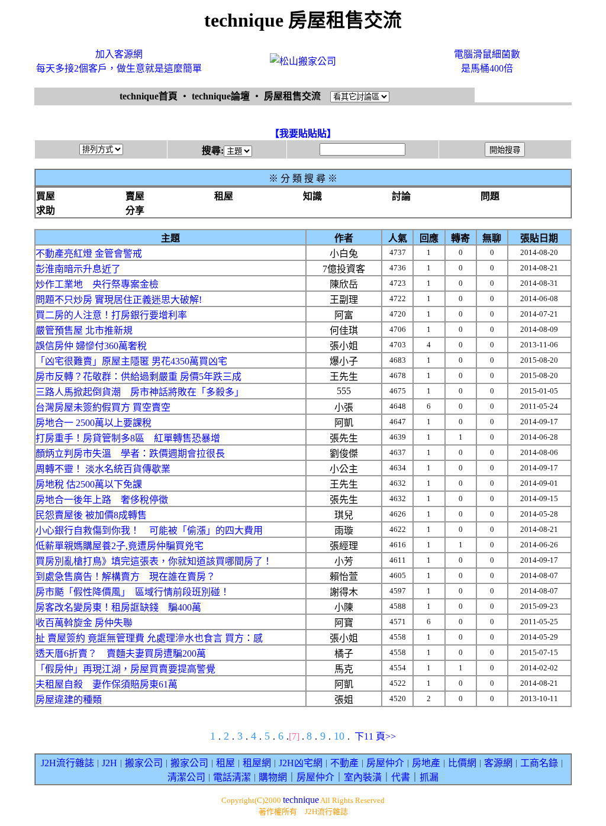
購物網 (273, 777)
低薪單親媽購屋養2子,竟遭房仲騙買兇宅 (120, 546)
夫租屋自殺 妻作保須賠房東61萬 (107, 684)
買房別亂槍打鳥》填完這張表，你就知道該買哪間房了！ (154, 561)
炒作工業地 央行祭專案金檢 (97, 284)
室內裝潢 (363, 777)
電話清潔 (232, 777)
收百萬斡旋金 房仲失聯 (84, 623)
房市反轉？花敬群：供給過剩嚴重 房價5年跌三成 (138, 377)
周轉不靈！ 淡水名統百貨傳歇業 (103, 469)
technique (301, 800)
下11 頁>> (375, 736)
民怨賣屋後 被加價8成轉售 (91, 515)
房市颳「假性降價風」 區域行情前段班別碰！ (133, 592)
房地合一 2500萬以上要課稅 (94, 423)
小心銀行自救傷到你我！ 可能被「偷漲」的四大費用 (149, 530)
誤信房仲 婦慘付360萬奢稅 (91, 346)
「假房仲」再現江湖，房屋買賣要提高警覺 (125, 669)
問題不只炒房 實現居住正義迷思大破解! (119, 300)
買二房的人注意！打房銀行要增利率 (111, 315)
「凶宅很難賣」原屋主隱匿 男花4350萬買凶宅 (131, 361)
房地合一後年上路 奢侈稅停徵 (102, 500)
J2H (109, 763)
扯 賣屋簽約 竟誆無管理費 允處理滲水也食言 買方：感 (149, 638)
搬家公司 (144, 763)
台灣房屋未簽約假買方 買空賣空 (103, 407)
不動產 (344, 763)
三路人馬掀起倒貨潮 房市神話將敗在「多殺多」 (140, 392)
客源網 (498, 763)
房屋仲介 (385, 763)
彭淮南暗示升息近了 (78, 269)
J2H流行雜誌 (67, 763)
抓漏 (429, 777)
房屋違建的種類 (69, 700)
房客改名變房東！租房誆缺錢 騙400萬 (118, 607)
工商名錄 (539, 763)
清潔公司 (186, 777)
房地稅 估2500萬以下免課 (89, 484)
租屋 (225, 763)
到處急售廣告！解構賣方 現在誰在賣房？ (125, 577)
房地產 (426, 763)
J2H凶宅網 (301, 763)
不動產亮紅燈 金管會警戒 (89, 254)
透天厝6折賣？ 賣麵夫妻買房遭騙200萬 (121, 653)
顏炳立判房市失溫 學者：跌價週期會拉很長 (130, 454)
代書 (400, 777)
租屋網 (257, 763)
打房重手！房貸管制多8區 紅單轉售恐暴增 (128, 438)
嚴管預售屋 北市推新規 (84, 330)
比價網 (462, 763)
